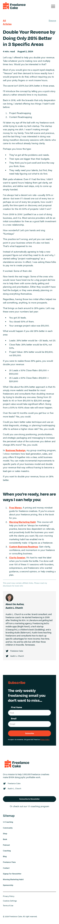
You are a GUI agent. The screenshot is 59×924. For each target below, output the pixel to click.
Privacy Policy (8, 896)
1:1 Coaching (8, 822)
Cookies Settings (10, 901)
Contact (6, 868)
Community (8, 828)
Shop (5, 833)
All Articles (7, 22)
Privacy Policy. (44, 739)
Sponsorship (8, 885)
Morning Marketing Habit (13, 879)
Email (14, 718)
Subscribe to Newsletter (29, 799)
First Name (16, 707)
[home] (14, 6)
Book (5, 839)
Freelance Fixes (9, 862)
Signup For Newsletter (12, 873)
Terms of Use (8, 905)
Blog (5, 856)
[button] (52, 6)
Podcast (6, 845)
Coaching (7, 850)
